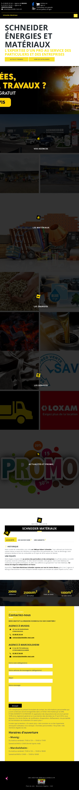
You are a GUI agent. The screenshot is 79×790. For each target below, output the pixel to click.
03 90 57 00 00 (18, 653)
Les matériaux (41, 227)
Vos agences (41, 148)
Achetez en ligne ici (43, 4)
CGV (51, 786)
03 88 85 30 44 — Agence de (15, 3)
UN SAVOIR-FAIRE (24, 540)
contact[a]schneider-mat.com (12, 9)
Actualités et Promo (41, 464)
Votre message (14, 685)
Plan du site (30, 786)
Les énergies (41, 306)
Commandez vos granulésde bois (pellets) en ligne (45, 8)
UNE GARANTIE (39, 540)
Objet (11, 678)
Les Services (41, 385)
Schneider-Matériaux (10, 15)
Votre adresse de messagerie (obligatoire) (25, 670)
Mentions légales (42, 786)
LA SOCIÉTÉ (10, 540)
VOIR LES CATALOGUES (41, 59)
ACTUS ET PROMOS (16, 59)
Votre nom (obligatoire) (18, 663)
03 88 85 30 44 (18, 634)
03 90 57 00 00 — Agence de (11, 6)
